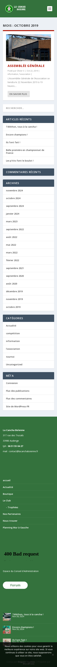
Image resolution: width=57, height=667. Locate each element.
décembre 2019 (14, 291)
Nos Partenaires (12, 513)
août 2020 (11, 283)
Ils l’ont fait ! (13, 142)
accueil (6, 480)
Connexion (12, 383)
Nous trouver (10, 520)
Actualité (11, 325)
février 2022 (12, 260)
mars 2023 (11, 221)
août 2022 (11, 237)
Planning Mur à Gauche (15, 527)
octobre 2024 (13, 198)
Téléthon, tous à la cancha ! (21, 126)
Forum (15, 585)
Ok (28, 661)
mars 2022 (11, 252)
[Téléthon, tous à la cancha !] (7, 617)
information (13, 74)
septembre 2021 (15, 268)
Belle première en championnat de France (25, 151)
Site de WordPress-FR (17, 406)
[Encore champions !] (7, 630)
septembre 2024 (15, 205)
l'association (24, 74)
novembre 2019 (14, 299)
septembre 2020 (15, 275)
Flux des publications (17, 390)
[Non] (53, 654)
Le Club (7, 500)
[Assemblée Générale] (28, 47)
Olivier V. (21, 70)
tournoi (10, 356)
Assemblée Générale (26, 66)
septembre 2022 (15, 229)
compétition (13, 333)
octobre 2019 (13, 306)
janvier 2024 (12, 213)
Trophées (13, 507)
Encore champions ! (17, 134)
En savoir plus (18, 94)
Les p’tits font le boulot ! (20, 160)
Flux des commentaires (19, 398)
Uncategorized (14, 364)
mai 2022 (11, 244)
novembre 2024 (14, 190)
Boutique (8, 493)
